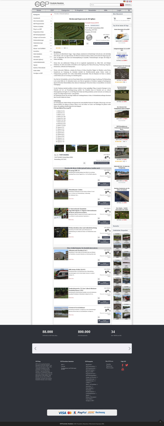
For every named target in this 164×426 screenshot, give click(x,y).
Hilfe (105, 10)
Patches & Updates (38, 26)
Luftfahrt (35, 45)
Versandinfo (79, 423)
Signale (35, 65)
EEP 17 (62, 364)
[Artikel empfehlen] (87, 43)
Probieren (106, 237)
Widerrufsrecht (92, 423)
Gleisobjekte (36, 56)
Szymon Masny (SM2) (98, 27)
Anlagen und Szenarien (39, 37)
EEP (52, 10)
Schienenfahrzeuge (38, 40)
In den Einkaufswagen (102, 43)
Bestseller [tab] (116, 226)
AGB (75, 423)
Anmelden (108, 364)
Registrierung (109, 366)
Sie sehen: (56, 13)
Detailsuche (127, 4)
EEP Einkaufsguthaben (39, 34)
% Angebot (79, 10)
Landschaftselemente (39, 62)
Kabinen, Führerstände (39, 67)
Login (119, 10)
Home (39, 10)
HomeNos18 (36, 18)
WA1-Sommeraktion (38, 21)
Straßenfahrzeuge (38, 43)
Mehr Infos (71, 179)
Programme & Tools (38, 32)
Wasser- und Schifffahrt (39, 48)
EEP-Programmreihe (38, 23)
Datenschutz (85, 423)
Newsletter (92, 10)
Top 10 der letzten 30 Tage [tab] (120, 25)
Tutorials (63, 366)
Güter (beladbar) (37, 54)
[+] (69, 31)
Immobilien (36, 51)
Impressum (98, 423)
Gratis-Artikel (36, 70)
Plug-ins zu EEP (37, 29)
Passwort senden (109, 367)
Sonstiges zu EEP (38, 73)
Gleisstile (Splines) (38, 59)
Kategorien (66, 10)
